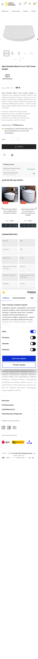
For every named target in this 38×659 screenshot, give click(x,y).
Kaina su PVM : (6, 88)
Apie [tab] (32, 298)
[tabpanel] (19, 32)
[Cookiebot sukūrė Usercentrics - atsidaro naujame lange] (27, 292)
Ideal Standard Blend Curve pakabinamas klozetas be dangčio (10, 211)
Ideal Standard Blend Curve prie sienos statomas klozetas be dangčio (28, 212)
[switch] (33, 337)
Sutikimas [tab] (6, 298)
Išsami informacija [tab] (19, 298)
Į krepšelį (20, 147)
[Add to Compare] (12, 155)
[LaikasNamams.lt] (10, 4)
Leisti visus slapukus (19, 358)
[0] (25, 4)
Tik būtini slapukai (19, 365)
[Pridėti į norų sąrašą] (5, 155)
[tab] (6, 53)
